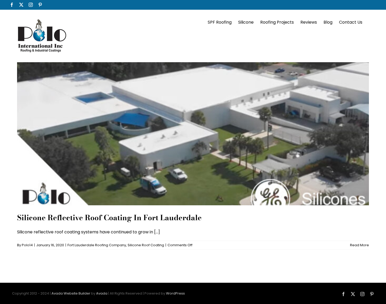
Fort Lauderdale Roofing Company (96, 245)
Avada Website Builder (70, 293)
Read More (359, 245)
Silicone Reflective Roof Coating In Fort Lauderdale (109, 217)
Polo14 (27, 245)
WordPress (175, 293)
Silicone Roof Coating (146, 245)
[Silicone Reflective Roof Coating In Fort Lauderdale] (193, 133)
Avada (101, 293)
